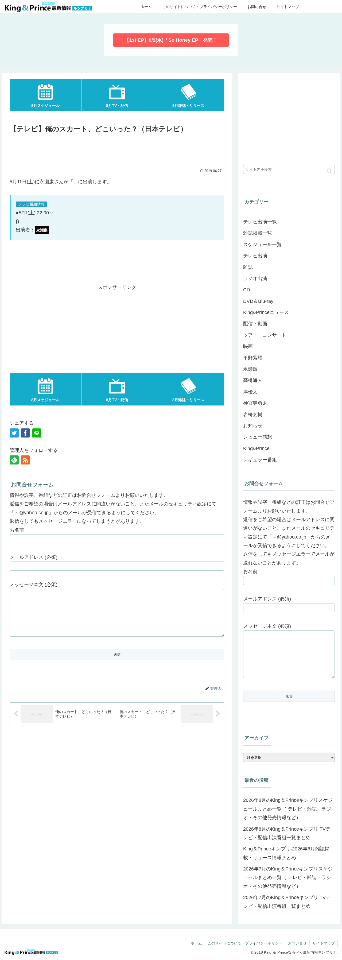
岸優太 (250, 391)
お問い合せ (297, 943)
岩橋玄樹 (252, 414)
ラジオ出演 (255, 278)
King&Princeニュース (266, 312)
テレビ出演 (255, 255)
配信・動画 (255, 323)
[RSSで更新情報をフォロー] (25, 459)
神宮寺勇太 (255, 403)
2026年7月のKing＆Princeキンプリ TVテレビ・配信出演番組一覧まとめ (287, 902)
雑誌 (248, 267)
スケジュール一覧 (262, 244)
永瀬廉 (250, 369)
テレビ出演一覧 (260, 221)
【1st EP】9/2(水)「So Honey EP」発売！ (171, 40)
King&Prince (256, 448)
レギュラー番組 (260, 459)
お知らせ (252, 425)
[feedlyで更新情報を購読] (14, 459)
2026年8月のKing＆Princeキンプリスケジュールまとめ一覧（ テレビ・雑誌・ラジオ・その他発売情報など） (288, 809)
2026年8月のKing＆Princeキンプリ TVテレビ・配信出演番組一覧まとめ (287, 833)
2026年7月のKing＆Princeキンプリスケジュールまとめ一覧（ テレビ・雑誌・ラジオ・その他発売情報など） (288, 877)
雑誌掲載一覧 (257, 233)
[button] (329, 171)
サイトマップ (323, 943)
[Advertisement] (117, 150)
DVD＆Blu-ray (258, 301)
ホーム (196, 943)
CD (246, 289)
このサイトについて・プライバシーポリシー (245, 943)
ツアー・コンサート (264, 335)
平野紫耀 (252, 358)
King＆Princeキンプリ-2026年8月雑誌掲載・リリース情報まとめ (286, 853)
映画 (248, 346)
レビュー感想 (257, 437)
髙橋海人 (252, 380)
